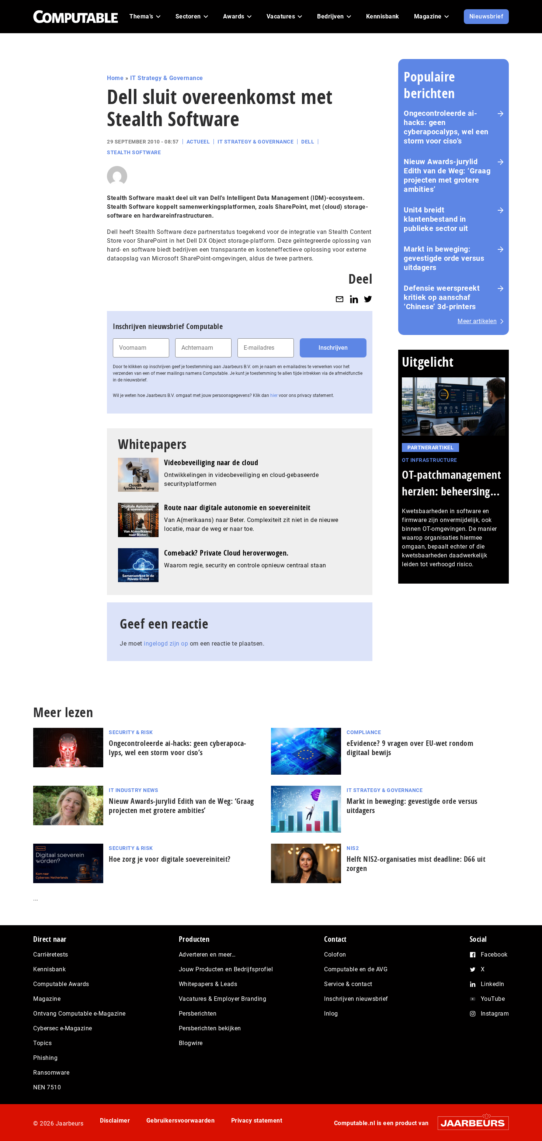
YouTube (493, 998)
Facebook (494, 954)
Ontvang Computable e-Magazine (79, 1013)
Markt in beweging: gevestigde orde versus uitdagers (444, 258)
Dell (307, 142)
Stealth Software (134, 152)
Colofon (335, 954)
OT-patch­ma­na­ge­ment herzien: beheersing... (451, 483)
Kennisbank (49, 969)
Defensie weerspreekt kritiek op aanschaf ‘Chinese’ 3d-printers (442, 297)
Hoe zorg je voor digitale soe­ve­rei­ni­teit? (170, 859)
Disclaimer (115, 1120)
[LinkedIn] (354, 299)
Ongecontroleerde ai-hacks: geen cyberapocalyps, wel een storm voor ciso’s (446, 127)
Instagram (495, 1013)
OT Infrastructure (429, 460)
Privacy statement (256, 1120)
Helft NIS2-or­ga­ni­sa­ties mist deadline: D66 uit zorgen (416, 863)
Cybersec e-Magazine (62, 1028)
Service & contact (348, 984)
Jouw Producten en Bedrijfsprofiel (226, 969)
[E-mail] (339, 299)
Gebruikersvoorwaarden (180, 1120)
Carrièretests (50, 954)
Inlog (331, 1013)
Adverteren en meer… (207, 954)
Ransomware (51, 1072)
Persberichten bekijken (210, 1028)
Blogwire (191, 1043)
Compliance (364, 732)
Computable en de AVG (356, 969)
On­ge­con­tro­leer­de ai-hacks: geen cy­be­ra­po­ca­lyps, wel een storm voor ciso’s (177, 747)
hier (274, 395)
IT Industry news (133, 790)
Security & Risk (131, 732)
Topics (42, 1043)
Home (115, 78)
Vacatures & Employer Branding (223, 998)
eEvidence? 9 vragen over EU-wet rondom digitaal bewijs (410, 747)
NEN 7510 (47, 1087)
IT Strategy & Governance (166, 78)
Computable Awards (61, 984)
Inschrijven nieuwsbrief (356, 998)
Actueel (198, 142)
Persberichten (198, 1013)
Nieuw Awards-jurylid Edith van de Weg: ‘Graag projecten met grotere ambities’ (447, 175)
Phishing (45, 1057)
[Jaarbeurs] (469, 1123)
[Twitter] (368, 299)
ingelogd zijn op (166, 643)
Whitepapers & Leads (208, 984)
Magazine (46, 998)
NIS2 (353, 848)
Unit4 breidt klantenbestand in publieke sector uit (436, 219)
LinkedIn (492, 984)
